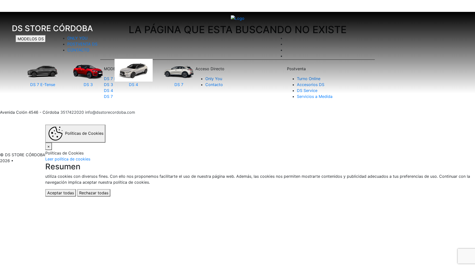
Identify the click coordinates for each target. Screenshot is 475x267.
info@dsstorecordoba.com (110, 112)
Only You (77, 38)
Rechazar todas (93, 192)
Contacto (78, 49)
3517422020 (72, 112)
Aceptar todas (60, 192)
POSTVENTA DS (82, 44)
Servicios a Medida (314, 96)
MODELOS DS (31, 38)
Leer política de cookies (67, 158)
